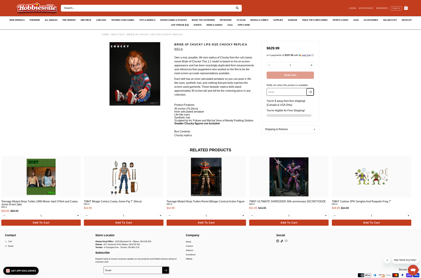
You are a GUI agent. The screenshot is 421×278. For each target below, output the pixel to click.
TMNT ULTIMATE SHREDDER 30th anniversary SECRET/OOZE (287, 201)
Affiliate (189, 259)
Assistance (191, 254)
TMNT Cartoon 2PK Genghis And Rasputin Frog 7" (361, 201)
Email (10, 246)
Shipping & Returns (276, 129)
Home (105, 34)
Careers (189, 246)
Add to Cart (41, 222)
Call (10, 241)
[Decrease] (269, 65)
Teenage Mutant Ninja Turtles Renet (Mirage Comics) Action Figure (206, 201)
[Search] (237, 8)
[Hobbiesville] (37, 8)
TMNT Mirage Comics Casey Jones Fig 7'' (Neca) (113, 201)
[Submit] (165, 270)
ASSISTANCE (366, 8)
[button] (290, 55)
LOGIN (352, 8)
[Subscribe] (310, 92)
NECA (178, 49)
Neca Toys (118, 34)
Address (189, 250)
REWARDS (382, 8)
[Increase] (311, 65)
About (188, 242)
